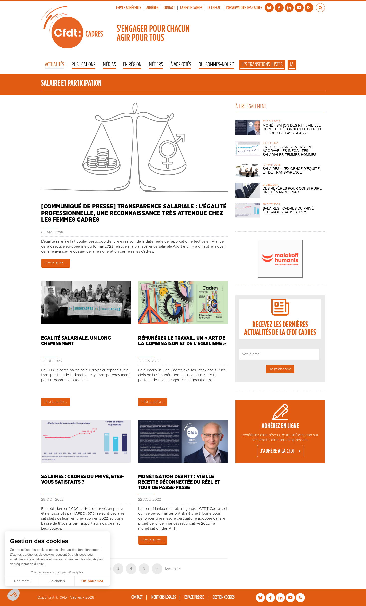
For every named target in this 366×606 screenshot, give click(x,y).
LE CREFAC (214, 8)
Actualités (54, 65)
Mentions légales (163, 597)
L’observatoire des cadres (244, 8)
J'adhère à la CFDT (277, 451)
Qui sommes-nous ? (216, 65)
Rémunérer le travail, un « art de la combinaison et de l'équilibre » (182, 341)
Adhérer (152, 8)
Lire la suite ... (55, 263)
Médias (109, 65)
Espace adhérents (128, 8)
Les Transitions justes (262, 65)
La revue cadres (191, 8)
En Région (132, 65)
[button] (13, 595)
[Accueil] (72, 27)
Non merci (22, 581)
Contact (169, 8)
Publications (83, 65)
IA (292, 65)
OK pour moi (92, 581)
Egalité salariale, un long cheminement (76, 341)
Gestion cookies (224, 597)
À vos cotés (180, 65)
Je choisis (57, 581)
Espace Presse (194, 597)
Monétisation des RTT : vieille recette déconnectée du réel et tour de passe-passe (179, 482)
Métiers (156, 65)
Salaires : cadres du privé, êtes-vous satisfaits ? (82, 479)
